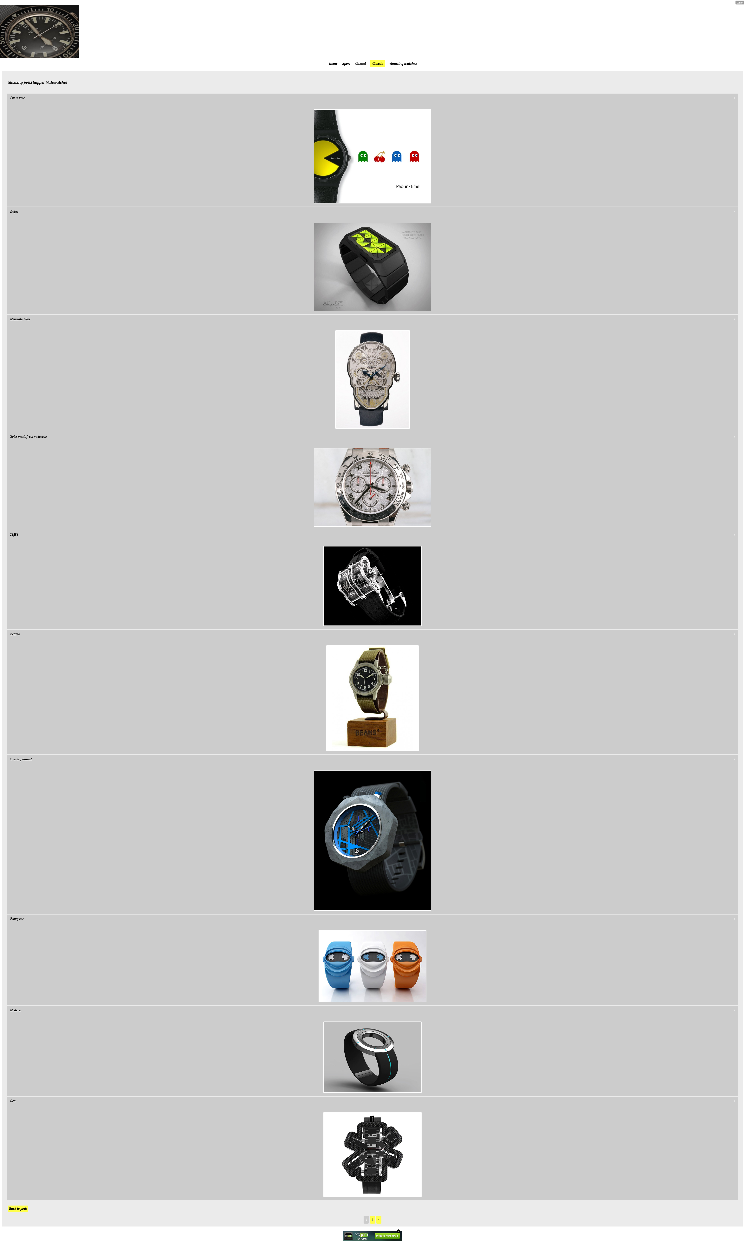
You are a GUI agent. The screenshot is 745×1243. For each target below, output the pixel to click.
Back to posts (18, 1208)
